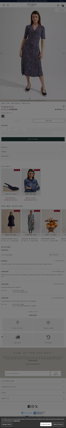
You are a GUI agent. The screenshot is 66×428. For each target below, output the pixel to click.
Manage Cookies (7, 424)
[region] (33, 422)
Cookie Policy (16, 421)
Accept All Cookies (46, 424)
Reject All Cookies (58, 424)
